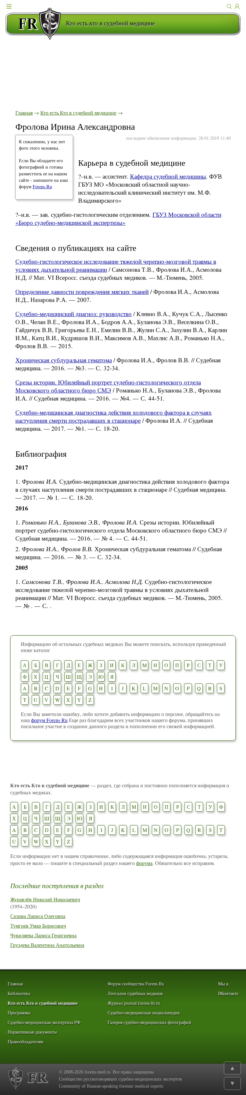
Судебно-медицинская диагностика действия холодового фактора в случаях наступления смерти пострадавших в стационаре (113, 416)
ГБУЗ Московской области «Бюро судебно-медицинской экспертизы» (118, 218)
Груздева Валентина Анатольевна (47, 944)
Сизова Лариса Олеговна (37, 916)
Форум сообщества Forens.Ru (136, 984)
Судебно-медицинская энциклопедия (143, 1013)
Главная (24, 112)
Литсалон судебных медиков (135, 993)
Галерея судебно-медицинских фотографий (149, 1022)
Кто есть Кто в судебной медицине (78, 112)
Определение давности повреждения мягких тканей (82, 291)
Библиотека (19, 993)
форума (144, 863)
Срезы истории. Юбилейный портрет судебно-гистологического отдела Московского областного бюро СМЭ (108, 386)
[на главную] (35, 23)
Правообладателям (25, 1041)
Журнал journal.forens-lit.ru (134, 1003)
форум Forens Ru (49, 720)
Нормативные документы (32, 1032)
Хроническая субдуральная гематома (63, 360)
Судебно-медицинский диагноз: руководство (73, 314)
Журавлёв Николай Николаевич (45, 899)
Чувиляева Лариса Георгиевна (43, 935)
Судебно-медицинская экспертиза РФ (44, 1022)
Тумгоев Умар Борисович (38, 925)
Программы (19, 1013)
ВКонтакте (228, 993)
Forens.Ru (42, 186)
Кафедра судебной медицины (168, 176)
